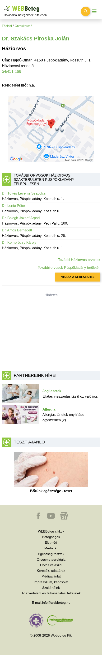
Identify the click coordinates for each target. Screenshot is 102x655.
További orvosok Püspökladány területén (69, 267)
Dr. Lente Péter (13, 206)
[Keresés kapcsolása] (85, 11)
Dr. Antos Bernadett (17, 230)
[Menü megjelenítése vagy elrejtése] (94, 11)
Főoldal (7, 26)
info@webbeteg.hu (56, 602)
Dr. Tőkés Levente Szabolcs (24, 193)
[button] (38, 518)
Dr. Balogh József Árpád (21, 218)
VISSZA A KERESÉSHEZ (77, 277)
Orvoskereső (23, 26)
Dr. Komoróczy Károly (19, 242)
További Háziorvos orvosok (79, 260)
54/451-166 (11, 71)
